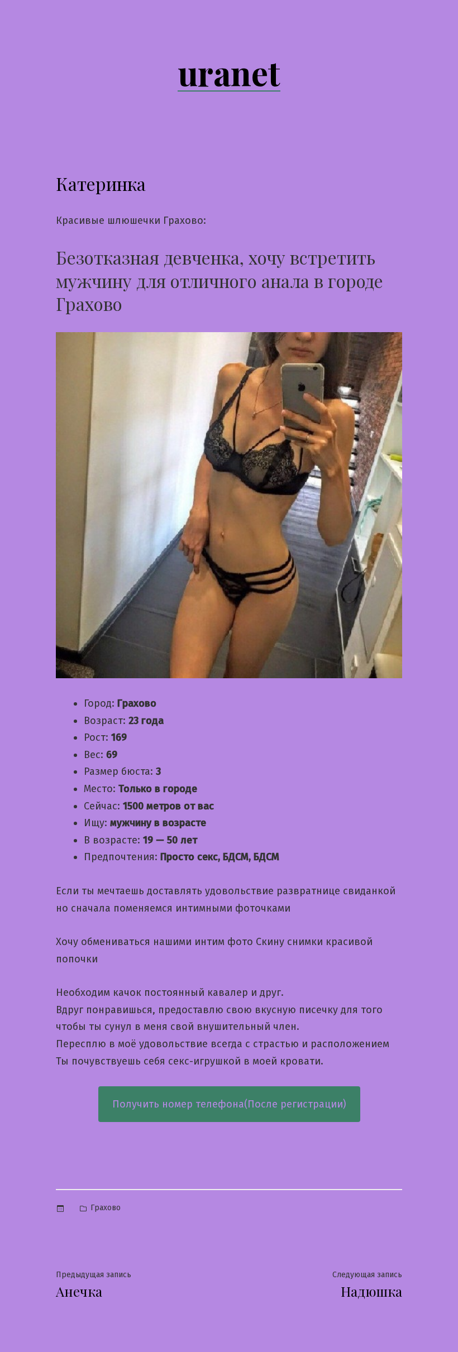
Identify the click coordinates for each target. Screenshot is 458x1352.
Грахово (105, 1207)
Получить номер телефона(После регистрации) (229, 1104)
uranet (229, 72)
